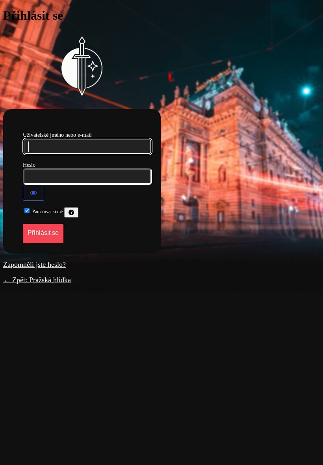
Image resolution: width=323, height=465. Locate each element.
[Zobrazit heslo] (33, 193)
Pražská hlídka (81, 66)
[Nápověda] (71, 212)
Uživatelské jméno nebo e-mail (57, 135)
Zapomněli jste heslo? (34, 264)
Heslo (29, 165)
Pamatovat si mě (47, 211)
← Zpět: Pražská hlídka (37, 280)
